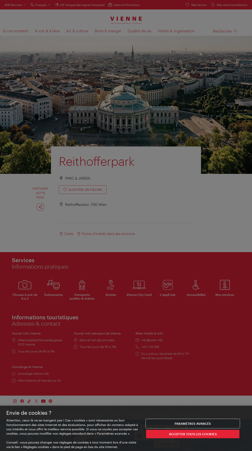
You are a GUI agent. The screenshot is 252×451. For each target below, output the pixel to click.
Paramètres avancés (193, 423)
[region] (126, 428)
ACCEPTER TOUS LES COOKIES (193, 434)
